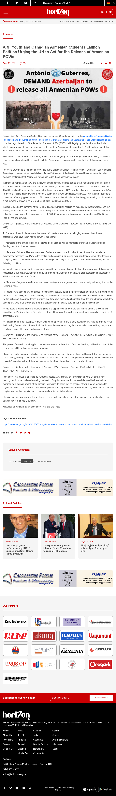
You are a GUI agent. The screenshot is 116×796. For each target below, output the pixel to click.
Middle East (23, 753)
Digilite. (58, 790)
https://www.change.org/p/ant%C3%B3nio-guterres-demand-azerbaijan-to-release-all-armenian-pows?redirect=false (57, 424)
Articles (55, 735)
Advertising (8, 739)
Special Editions (40, 744)
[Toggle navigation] (5, 12)
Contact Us (8, 748)
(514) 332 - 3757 (11, 769)
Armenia (22, 739)
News (20, 730)
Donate (105, 12)
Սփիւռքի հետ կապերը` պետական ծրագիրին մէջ (95, 548)
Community (38, 753)
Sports (55, 748)
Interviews (57, 744)
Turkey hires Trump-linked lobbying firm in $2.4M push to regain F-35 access (57, 548)
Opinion (55, 730)
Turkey (36, 735)
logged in (27, 461)
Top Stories (23, 735)
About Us (7, 735)
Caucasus (38, 739)
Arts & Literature (60, 739)
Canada (37, 730)
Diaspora (22, 748)
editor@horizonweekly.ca (14, 774)
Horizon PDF (39, 748)
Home (5, 730)
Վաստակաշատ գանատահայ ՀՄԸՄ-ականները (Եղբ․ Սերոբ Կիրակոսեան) (20, 549)
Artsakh (21, 744)
